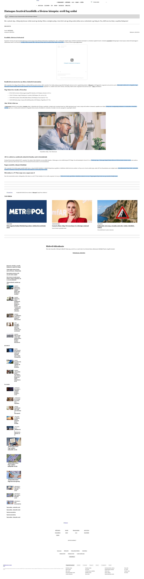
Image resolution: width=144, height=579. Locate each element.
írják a (94, 86)
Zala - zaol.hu (126, 572)
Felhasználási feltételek (75, 550)
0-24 (73, 2)
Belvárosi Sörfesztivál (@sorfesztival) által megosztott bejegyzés (72, 77)
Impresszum (59, 550)
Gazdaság (85, 565)
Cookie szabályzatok (80, 553)
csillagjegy (16, 416)
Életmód (46, 5)
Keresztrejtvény (13, 446)
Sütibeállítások (72, 556)
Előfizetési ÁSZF (71, 553)
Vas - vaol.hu (126, 569)
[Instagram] (75, 544)
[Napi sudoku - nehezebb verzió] (14, 451)
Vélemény (57, 532)
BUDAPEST (61, 5)
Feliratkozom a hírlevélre (79, 252)
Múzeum (90, 85)
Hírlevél (67, 5)
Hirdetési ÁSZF (62, 553)
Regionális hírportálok (70, 565)
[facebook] (102, 2)
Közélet (78, 565)
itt (78, 42)
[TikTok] (72, 544)
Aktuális (40, 5)
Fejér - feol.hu (87, 569)
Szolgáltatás (104, 565)
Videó (57, 535)
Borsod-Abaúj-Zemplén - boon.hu (70, 572)
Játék (81, 2)
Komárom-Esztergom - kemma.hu (109, 569)
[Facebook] (69, 544)
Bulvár (97, 565)
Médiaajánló (66, 550)
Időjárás (67, 2)
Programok (76, 530)
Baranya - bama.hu (68, 569)
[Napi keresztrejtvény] (14, 483)
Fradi (77, 2)
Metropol (10, 30)
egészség (16, 406)
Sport (55, 5)
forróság (25, 106)
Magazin (91, 565)
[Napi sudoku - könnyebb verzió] (14, 468)
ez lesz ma (8, 34)
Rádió (110, 565)
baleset (16, 360)
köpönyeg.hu (8, 106)
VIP (51, 5)
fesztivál (24, 34)
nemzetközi (109, 40)
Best (66, 532)
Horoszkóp (60, 2)
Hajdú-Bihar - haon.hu (88, 572)
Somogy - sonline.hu (107, 572)
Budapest (16, 297)
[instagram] (103, 2)
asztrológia (17, 387)
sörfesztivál (16, 34)
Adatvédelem (84, 550)
